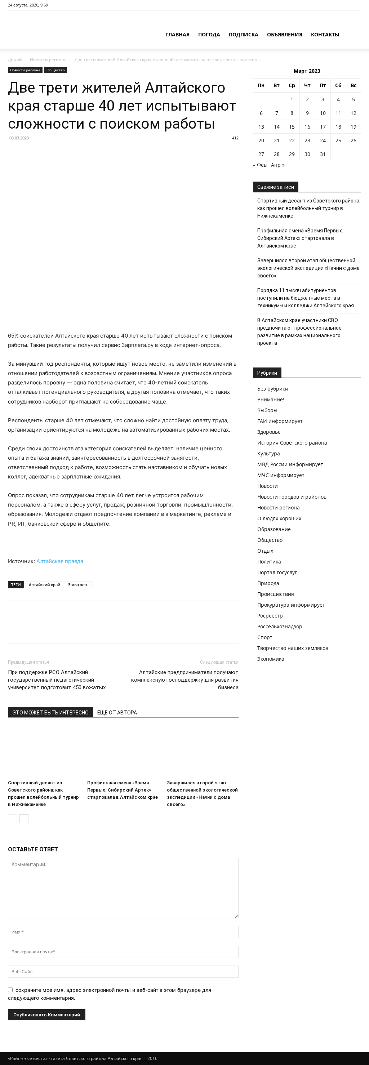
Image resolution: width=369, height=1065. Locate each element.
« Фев (260, 164)
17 (323, 126)
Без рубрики (272, 388)
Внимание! (270, 399)
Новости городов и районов (291, 496)
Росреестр (270, 615)
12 (353, 113)
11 (338, 113)
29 (292, 154)
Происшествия (275, 594)
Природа (268, 583)
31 (323, 154)
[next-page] (23, 818)
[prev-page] (12, 818)
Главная (177, 34)
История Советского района (292, 442)
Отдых (265, 550)
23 (307, 140)
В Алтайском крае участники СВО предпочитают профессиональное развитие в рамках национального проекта (299, 331)
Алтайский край (44, 584)
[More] (81, 628)
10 (323, 113)
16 (307, 126)
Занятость (78, 584)
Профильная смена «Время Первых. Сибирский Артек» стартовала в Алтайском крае (122, 790)
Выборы (267, 410)
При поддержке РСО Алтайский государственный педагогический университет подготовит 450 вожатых (57, 680)
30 (307, 154)
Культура (268, 453)
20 (261, 140)
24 (323, 140)
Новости (267, 485)
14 (277, 126)
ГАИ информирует (280, 421)
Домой (15, 60)
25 (338, 140)
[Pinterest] (48, 628)
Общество (55, 69)
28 (277, 154)
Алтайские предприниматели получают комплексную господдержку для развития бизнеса (185, 680)
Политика (269, 561)
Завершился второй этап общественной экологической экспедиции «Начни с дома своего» (308, 268)
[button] (352, 35)
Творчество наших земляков (292, 648)
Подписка (243, 34)
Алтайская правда (59, 561)
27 (261, 154)
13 (261, 126)
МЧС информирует (280, 475)
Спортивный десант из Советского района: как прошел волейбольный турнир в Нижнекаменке (308, 208)
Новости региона (48, 60)
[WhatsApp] (65, 628)
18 (338, 126)
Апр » (278, 164)
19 (353, 126)
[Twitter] (32, 628)
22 (292, 140)
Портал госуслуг (277, 572)
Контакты (325, 34)
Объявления (284, 34)
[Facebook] (15, 628)
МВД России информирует (290, 464)
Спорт (264, 637)
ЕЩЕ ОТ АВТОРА (117, 713)
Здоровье (269, 431)
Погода (209, 34)
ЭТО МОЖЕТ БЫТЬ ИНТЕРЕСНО (50, 713)
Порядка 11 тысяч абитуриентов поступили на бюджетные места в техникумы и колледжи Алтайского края (305, 298)
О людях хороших (279, 518)
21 (277, 140)
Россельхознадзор (279, 626)
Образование (274, 529)
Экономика (270, 658)
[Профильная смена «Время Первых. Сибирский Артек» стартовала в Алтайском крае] (123, 752)
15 (292, 126)
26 (353, 140)
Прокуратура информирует (291, 604)
